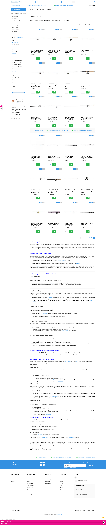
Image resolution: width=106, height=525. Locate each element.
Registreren (47, 476)
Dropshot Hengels (15, 22)
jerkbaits (78, 263)
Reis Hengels (14, 31)
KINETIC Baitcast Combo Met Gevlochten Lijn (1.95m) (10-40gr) (37, 118)
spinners (63, 260)
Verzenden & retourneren (32, 491)
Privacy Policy (30, 487)
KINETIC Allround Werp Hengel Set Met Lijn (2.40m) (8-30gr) (87, 118)
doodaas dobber (34, 324)
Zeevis (61, 483)
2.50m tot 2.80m (18, 66)
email (18, 464)
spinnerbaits (85, 261)
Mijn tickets (47, 481)
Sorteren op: (80, 24)
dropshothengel (52, 283)
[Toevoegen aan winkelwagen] (38, 58)
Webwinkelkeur (59, 514)
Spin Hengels (14, 18)
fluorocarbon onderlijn (54, 412)
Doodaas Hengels (15, 27)
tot (18, 89)
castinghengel (90, 245)
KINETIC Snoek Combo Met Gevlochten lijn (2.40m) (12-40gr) (37, 224)
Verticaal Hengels (15, 25)
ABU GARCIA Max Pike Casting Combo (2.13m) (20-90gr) (54, 191)
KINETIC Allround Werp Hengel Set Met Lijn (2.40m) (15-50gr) (54, 51)
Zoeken (73, 2)
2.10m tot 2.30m (18, 62)
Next (94, 238)
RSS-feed (88, 510)
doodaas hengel (45, 327)
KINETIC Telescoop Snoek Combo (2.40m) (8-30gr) (70, 51)
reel (50, 316)
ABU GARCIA (16, 44)
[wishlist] (91, 2)
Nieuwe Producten (40, 9)
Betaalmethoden (30, 479)
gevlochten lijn (63, 286)
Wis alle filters (20, 37)
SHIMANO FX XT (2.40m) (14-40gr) (87, 224)
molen (77, 361)
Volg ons (42, 462)
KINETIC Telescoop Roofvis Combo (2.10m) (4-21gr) (87, 85)
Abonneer (91, 465)
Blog (25, 1)
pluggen (75, 261)
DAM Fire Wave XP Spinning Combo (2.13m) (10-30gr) (52, 118)
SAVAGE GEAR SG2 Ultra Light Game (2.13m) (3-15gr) (69, 118)
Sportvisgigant (17, 510)
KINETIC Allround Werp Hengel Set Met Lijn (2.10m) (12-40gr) (37, 51)
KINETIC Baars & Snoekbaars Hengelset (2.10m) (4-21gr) (37, 191)
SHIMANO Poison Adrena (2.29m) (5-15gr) (54, 157)
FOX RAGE (16, 51)
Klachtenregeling (30, 485)
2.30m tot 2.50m (18, 64)
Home (12, 13)
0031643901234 (81, 476)
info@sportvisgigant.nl (82, 480)
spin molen (47, 286)
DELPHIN (15, 49)
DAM (14, 47)
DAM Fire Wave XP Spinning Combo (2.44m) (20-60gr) (36, 85)
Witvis (15, 79)
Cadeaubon (49, 9)
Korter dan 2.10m (18, 60)
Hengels (61, 487)
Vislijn (61, 491)
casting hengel (45, 313)
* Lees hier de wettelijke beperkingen (71, 467)
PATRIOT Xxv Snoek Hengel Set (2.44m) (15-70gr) (71, 85)
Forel (15, 82)
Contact (18, 102)
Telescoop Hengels (15, 29)
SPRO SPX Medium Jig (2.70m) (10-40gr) (70, 190)
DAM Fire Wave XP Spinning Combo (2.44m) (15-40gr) (69, 224)
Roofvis (16, 13)
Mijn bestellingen (48, 479)
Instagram (44, 465)
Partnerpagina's (30, 494)
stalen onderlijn (61, 381)
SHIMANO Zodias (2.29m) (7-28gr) (69, 157)
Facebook (41, 465)
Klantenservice (92, 5)
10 (91, 237)
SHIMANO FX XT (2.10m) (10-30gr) (87, 51)
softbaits (59, 260)
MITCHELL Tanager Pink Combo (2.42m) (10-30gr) (54, 224)
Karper (61, 479)
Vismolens (62, 489)
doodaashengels (35, 266)
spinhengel (82, 245)
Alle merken (16, 42)
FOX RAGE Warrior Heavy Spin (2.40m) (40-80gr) (87, 157)
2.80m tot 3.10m (17, 68)
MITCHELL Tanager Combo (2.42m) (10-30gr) (53, 85)
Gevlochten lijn (32, 419)
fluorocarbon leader (54, 379)
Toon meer (14, 53)
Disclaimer (29, 481)
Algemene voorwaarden (32, 476)
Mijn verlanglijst (48, 483)
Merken (31, 9)
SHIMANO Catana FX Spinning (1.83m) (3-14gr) (36, 157)
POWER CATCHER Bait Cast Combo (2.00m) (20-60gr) (87, 191)
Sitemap (29, 489)
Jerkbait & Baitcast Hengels (17, 20)
